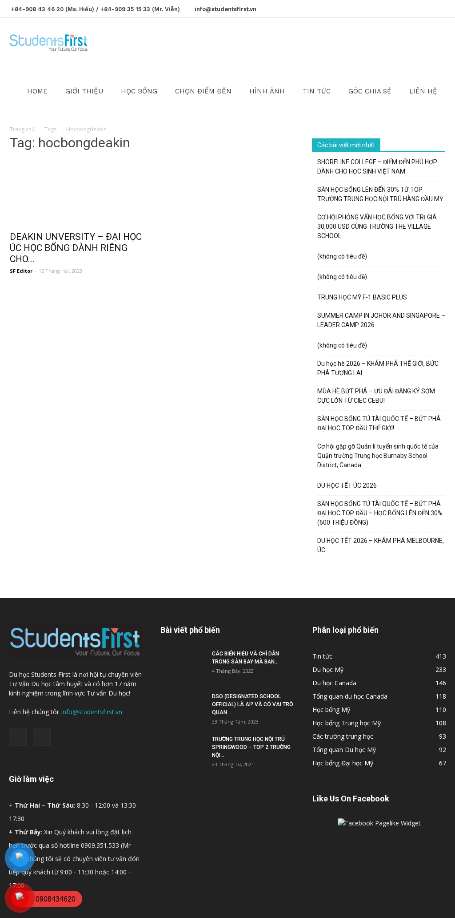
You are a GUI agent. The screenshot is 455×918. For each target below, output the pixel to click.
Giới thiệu (84, 91)
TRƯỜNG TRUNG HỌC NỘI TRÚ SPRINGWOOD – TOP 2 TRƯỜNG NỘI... (251, 747)
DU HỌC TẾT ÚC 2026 (347, 485)
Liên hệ (423, 91)
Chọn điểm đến (203, 91)
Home (37, 91)
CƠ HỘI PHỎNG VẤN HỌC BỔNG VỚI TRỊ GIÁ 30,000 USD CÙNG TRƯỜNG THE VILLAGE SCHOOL (377, 226)
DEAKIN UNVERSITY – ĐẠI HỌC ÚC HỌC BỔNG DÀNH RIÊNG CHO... (76, 247)
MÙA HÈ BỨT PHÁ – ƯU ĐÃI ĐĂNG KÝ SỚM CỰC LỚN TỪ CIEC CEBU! (376, 396)
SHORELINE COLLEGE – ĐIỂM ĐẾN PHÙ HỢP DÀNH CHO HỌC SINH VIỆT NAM (377, 166)
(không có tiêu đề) (342, 256)
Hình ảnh (267, 91)
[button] (435, 43)
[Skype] (439, 8)
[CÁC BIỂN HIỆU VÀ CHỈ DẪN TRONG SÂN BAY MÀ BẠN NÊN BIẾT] (182, 665)
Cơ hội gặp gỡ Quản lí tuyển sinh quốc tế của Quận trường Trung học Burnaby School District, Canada (378, 456)
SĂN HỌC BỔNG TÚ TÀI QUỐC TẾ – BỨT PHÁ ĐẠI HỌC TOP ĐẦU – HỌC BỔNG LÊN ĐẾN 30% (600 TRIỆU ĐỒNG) (380, 513)
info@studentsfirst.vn (225, 9)
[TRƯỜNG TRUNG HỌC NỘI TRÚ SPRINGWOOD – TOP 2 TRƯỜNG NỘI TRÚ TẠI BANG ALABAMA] (182, 750)
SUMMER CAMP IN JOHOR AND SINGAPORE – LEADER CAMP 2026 (381, 320)
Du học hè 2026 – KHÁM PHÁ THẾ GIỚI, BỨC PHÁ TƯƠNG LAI (378, 368)
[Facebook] (424, 8)
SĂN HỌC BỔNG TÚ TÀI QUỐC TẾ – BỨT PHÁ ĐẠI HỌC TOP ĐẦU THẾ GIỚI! (379, 423)
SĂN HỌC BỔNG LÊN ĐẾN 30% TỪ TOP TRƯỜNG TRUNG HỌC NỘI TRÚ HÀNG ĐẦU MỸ (380, 194)
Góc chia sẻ (369, 91)
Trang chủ (22, 129)
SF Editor (21, 270)
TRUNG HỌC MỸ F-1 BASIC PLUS (362, 297)
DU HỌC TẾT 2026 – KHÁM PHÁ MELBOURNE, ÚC (380, 545)
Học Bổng (139, 91)
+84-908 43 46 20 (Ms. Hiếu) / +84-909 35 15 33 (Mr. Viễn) (95, 9)
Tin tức (317, 91)
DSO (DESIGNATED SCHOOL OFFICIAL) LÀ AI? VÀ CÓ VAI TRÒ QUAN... (252, 704)
